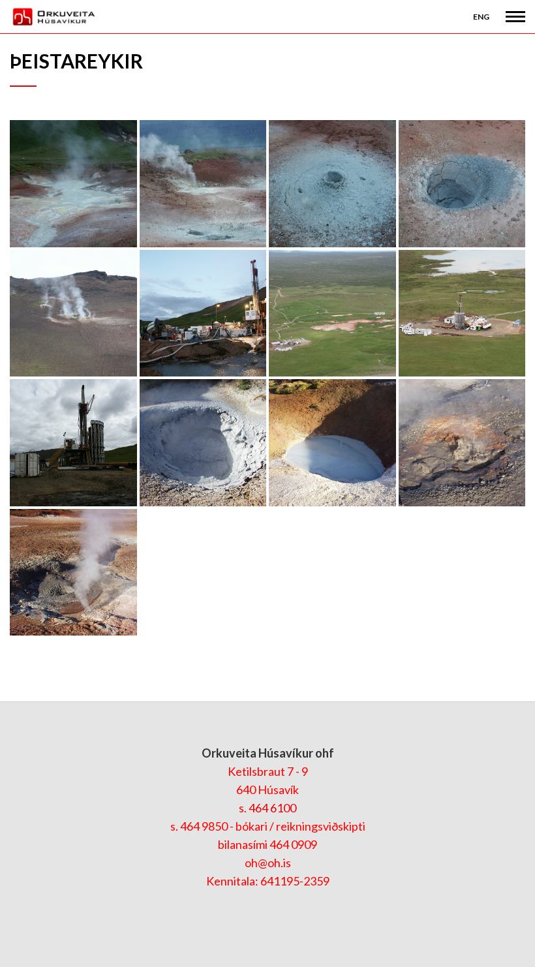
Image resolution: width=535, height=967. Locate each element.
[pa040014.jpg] (332, 442)
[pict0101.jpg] (203, 313)
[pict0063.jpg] (332, 313)
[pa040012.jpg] (462, 442)
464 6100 (272, 808)
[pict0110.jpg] (203, 183)
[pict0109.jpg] (332, 183)
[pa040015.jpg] (203, 442)
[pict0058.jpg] (462, 313)
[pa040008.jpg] (73, 572)
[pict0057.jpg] (73, 442)
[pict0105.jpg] (73, 313)
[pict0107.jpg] (462, 183)
